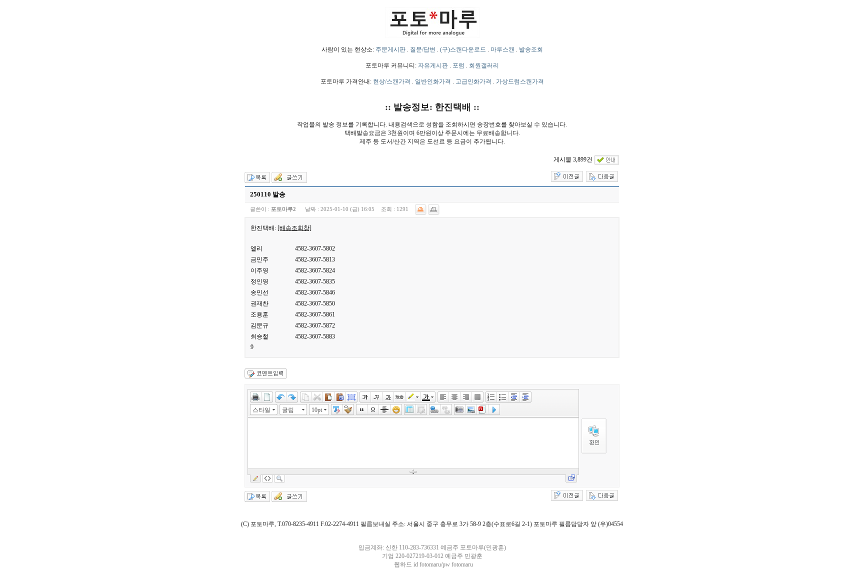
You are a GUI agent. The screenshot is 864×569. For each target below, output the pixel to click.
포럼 (458, 65)
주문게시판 (391, 49)
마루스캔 (502, 49)
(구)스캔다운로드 (463, 49)
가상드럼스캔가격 (520, 81)
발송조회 (531, 49)
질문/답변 (423, 49)
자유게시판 (433, 65)
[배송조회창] (295, 228)
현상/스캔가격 (391, 81)
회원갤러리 (484, 65)
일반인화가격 (433, 81)
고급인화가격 (474, 81)
